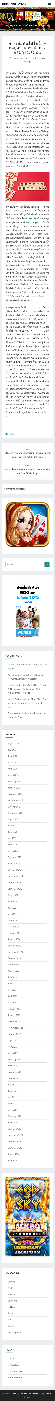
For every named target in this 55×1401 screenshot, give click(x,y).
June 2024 (12, 907)
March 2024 (13, 926)
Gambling (12, 1300)
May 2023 (12, 989)
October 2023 (14, 958)
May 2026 (12, 762)
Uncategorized (15, 1332)
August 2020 (13, 1154)
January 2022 (14, 1065)
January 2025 (14, 863)
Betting (12, 433)
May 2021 (12, 1097)
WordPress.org (15, 1377)
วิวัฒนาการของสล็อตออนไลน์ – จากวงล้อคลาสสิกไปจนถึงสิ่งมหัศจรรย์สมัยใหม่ (27, 453)
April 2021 (12, 1103)
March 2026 (13, 775)
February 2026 (14, 781)
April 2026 (12, 768)
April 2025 (12, 844)
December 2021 (15, 1071)
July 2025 (12, 825)
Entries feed (13, 1364)
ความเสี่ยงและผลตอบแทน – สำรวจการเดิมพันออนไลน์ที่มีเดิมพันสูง (27, 469)
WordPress (37, 1393)
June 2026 (12, 756)
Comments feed (15, 1371)
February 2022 (14, 1059)
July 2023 (12, 977)
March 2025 (13, 850)
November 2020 (15, 1135)
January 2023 (14, 1015)
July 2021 (12, 1084)
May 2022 (12, 1046)
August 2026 (13, 743)
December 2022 (15, 1021)
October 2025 (14, 806)
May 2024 (12, 914)
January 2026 (14, 787)
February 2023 (14, 1008)
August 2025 (13, 819)
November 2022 (15, 1027)
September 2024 (16, 888)
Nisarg (27, 1397)
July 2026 (12, 749)
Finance (11, 1294)
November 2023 (15, 951)
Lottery (11, 1306)
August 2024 (13, 895)
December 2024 (15, 869)
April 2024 (12, 920)
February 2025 (14, 857)
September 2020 (16, 1147)
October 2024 (14, 882)
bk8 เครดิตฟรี (32, 218)
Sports (11, 1326)
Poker (11, 1313)
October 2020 (14, 1141)
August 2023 (13, 970)
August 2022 (13, 1040)
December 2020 (15, 1128)
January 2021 (14, 1122)
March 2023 (13, 1002)
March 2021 (13, 1109)
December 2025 (15, 794)
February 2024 (14, 932)
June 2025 (12, 831)
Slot (10, 1319)
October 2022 (14, 1034)
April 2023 (12, 996)
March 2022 (13, 1053)
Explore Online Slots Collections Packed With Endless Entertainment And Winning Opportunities (27, 689)
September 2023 (16, 964)
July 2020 (12, 1160)
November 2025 (15, 800)
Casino (11, 1288)
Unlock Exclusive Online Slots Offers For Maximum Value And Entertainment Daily (27, 703)
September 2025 (16, 813)
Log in (11, 1358)
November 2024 (15, 876)
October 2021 (14, 1078)
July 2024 (12, 901)
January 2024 (14, 939)
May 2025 (12, 838)
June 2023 (12, 983)
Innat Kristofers (14, 3)
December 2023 (15, 945)
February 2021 (14, 1116)
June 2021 (12, 1090)
